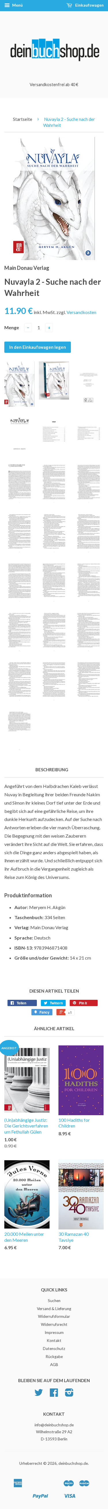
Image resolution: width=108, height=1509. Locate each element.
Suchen (54, 1300)
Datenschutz (54, 1348)
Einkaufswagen (89, 5)
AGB (54, 1364)
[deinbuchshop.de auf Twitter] (38, 1394)
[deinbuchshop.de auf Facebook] (54, 1394)
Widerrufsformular (54, 1316)
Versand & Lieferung (54, 1308)
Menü (17, 5)
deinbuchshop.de (73, 1463)
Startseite (22, 119)
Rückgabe (54, 1356)
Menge (11, 327)
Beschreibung (51, 769)
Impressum (54, 1332)
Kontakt (54, 1340)
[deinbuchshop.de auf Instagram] (69, 1394)
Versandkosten (81, 312)
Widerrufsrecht (54, 1324)
